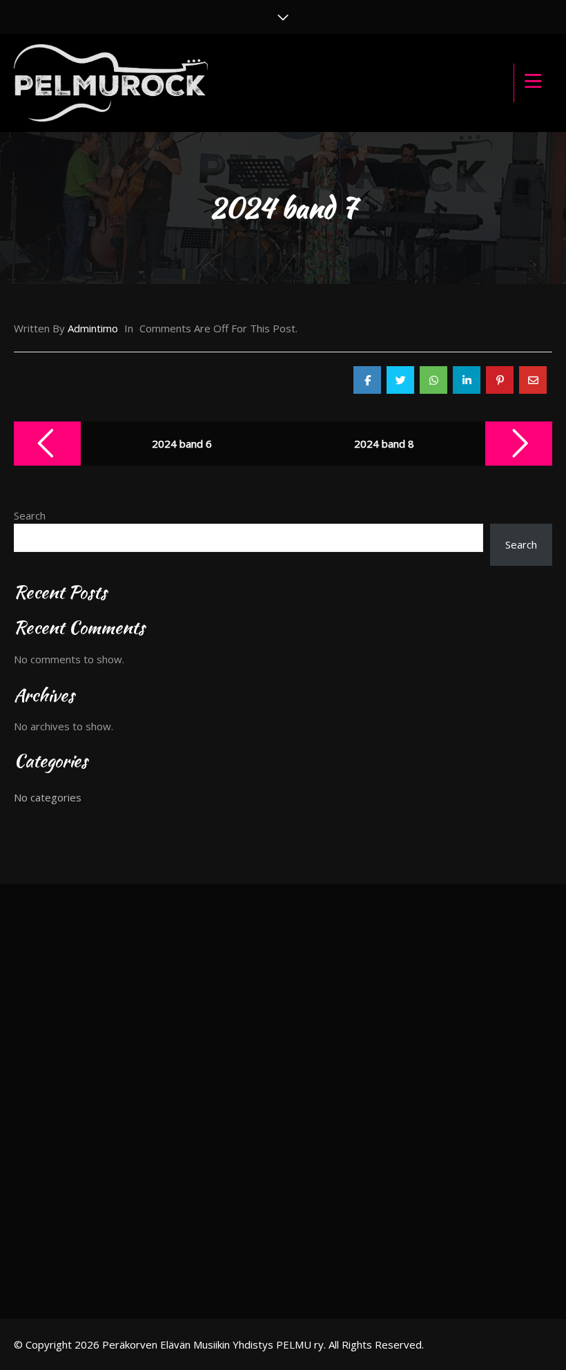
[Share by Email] (533, 380)
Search (30, 515)
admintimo (93, 328)
